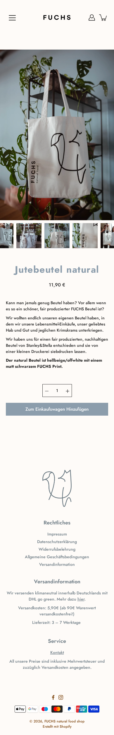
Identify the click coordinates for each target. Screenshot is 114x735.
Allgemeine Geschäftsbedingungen (57, 557)
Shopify (66, 726)
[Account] (91, 17)
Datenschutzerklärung (57, 542)
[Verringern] (46, 390)
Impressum (57, 534)
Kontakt (57, 652)
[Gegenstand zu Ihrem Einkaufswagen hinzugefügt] (103, 17)
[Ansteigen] (67, 390)
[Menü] (12, 18)
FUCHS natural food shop (64, 721)
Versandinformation (57, 564)
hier (80, 599)
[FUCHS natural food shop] (57, 17)
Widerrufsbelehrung (57, 549)
